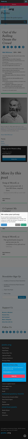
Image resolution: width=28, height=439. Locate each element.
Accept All (23, 224)
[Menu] (26, 1)
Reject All (18, 224)
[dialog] (14, 219)
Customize (4, 224)
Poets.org (4, 1)
